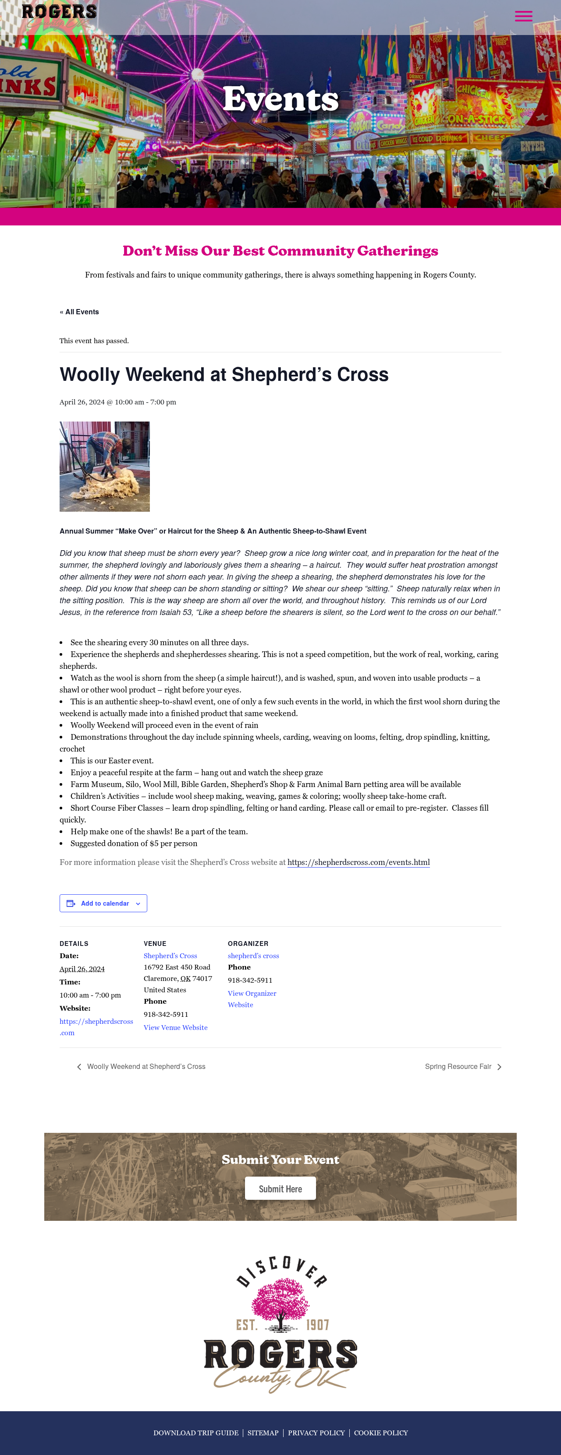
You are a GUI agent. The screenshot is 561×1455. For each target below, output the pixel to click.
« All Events (79, 311)
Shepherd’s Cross (170, 955)
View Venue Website (176, 1027)
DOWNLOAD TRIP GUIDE (195, 1432)
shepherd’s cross (253, 955)
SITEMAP (263, 1432)
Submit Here (280, 1188)
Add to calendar (105, 903)
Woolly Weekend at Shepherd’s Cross (145, 1066)
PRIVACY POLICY (316, 1432)
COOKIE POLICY (381, 1432)
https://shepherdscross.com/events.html (359, 862)
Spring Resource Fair (459, 1066)
